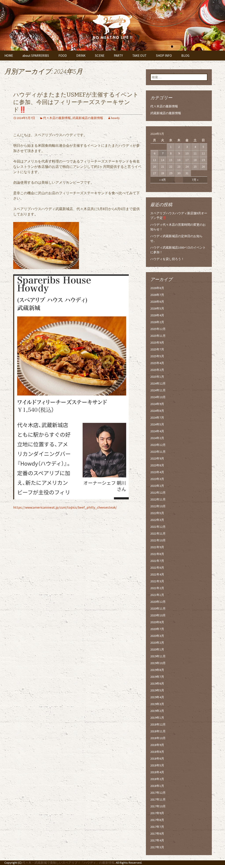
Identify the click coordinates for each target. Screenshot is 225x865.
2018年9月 (157, 745)
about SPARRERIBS (35, 55)
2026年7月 (157, 295)
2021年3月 (157, 581)
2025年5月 (157, 356)
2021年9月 (157, 547)
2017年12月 (158, 793)
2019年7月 (157, 677)
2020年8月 (157, 622)
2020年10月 (158, 615)
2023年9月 (157, 458)
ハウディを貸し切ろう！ (167, 259)
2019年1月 (157, 718)
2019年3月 (157, 704)
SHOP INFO (164, 55)
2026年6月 (157, 302)
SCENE (99, 55)
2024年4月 (157, 431)
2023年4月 (157, 472)
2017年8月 (157, 820)
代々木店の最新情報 (57, 118)
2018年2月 (157, 779)
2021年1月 (157, 595)
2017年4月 (157, 840)
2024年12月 (158, 383)
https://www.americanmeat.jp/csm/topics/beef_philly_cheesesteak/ (65, 507)
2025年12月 (158, 329)
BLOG (185, 55)
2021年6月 (157, 568)
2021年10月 (158, 540)
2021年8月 (157, 554)
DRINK (80, 55)
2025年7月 (157, 349)
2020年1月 (157, 649)
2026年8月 (157, 288)
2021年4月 (157, 574)
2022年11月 (158, 499)
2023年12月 (158, 445)
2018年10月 (158, 738)
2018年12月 (158, 724)
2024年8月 (157, 411)
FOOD (62, 55)
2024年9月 (157, 404)
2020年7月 (157, 629)
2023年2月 (157, 486)
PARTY (118, 55)
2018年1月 (157, 786)
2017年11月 (158, 799)
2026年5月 (157, 308)
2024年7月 (157, 418)
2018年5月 (157, 765)
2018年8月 (157, 752)
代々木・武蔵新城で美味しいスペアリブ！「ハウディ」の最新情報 (68, 863)
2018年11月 (158, 731)
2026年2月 (157, 322)
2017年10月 (158, 806)
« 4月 (162, 180)
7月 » (195, 180)
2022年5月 (157, 513)
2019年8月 (157, 670)
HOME (8, 55)
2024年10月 (158, 397)
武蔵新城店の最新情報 (87, 118)
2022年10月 (158, 506)
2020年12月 (158, 602)
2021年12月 (158, 527)
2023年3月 (157, 479)
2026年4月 (157, 315)
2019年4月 (157, 697)
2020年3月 (157, 636)
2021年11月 (158, 533)
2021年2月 (157, 588)
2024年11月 (158, 390)
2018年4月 (157, 772)
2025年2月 (157, 370)
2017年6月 (157, 834)
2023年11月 (158, 452)
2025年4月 (157, 363)
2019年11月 (158, 656)
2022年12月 (158, 493)
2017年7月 (157, 827)
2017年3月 (157, 847)
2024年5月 (157, 424)
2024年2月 (157, 438)
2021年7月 (157, 561)
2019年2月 (157, 711)
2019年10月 (158, 663)
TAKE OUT (139, 55)
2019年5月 (157, 690)
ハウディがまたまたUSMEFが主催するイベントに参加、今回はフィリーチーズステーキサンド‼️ (76, 102)
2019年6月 (157, 683)
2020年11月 (158, 608)
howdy (115, 118)
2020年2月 (157, 643)
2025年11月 (158, 336)
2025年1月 (157, 377)
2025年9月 (157, 343)
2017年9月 (157, 813)
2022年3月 (157, 520)
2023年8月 (157, 465)
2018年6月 (157, 759)
